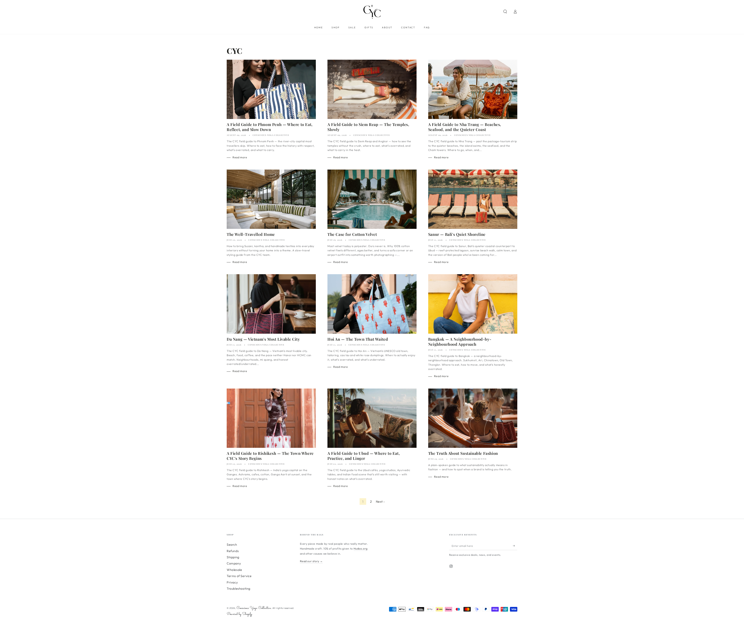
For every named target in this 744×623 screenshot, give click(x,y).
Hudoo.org (361, 548)
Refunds (233, 551)
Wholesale (234, 570)
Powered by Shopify (239, 614)
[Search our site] (505, 11)
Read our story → (311, 561)
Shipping (233, 557)
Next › (380, 501)
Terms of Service (239, 576)
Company (234, 563)
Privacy (232, 582)
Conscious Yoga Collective (254, 608)
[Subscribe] (515, 545)
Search (232, 544)
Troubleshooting (238, 588)
